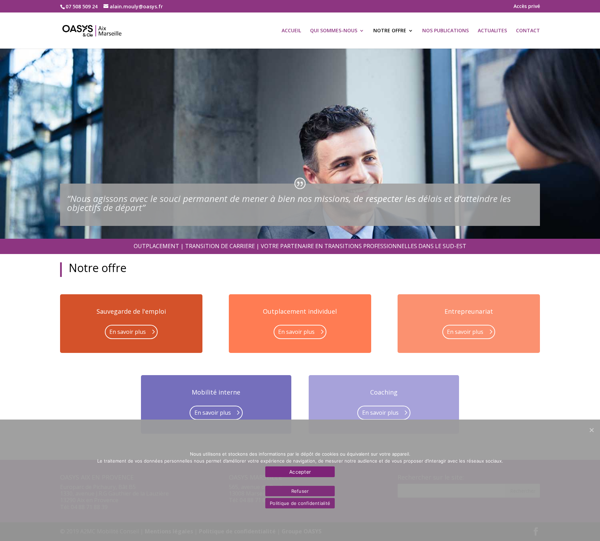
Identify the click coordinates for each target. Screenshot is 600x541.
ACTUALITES (492, 31)
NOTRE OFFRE (389, 31)
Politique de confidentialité (300, 503)
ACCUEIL (291, 31)
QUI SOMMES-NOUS (333, 31)
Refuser (300, 491)
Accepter (300, 472)
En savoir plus (127, 332)
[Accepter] (591, 429)
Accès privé (527, 6)
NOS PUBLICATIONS (445, 31)
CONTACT (528, 31)
